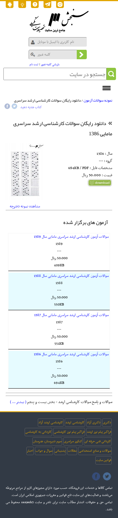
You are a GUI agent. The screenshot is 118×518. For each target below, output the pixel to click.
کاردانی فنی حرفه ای (97, 441)
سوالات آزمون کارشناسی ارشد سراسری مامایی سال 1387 (71, 315)
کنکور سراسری (73, 441)
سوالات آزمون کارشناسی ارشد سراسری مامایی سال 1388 (71, 276)
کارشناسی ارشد (74, 422)
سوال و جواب (44, 451)
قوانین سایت (103, 460)
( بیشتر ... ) (18, 402)
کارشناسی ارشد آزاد (50, 422)
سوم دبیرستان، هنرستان (47, 441)
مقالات (72, 451)
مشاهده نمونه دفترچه (25, 206)
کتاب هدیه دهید (31, 107)
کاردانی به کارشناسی (38, 432)
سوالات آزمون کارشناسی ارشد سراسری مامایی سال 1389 (71, 237)
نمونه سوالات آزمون (98, 100)
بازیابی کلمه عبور (50, 64)
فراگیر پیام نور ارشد (99, 432)
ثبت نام (34, 64)
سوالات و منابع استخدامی (95, 451)
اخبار (30, 451)
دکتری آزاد (94, 422)
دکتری (107, 422)
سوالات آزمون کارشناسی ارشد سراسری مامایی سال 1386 (71, 354)
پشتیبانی (60, 451)
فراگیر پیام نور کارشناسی (69, 432)
